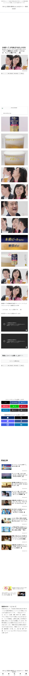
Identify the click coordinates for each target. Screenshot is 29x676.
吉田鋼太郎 (11, 73)
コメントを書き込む (14, 361)
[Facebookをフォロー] (21, 421)
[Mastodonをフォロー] (7, 421)
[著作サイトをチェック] (7, 417)
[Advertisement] (14, 29)
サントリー (5, 73)
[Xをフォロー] (21, 417)
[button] (14, 410)
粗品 (23, 73)
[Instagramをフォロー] (7, 424)
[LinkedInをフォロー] (21, 424)
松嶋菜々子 (17, 73)
